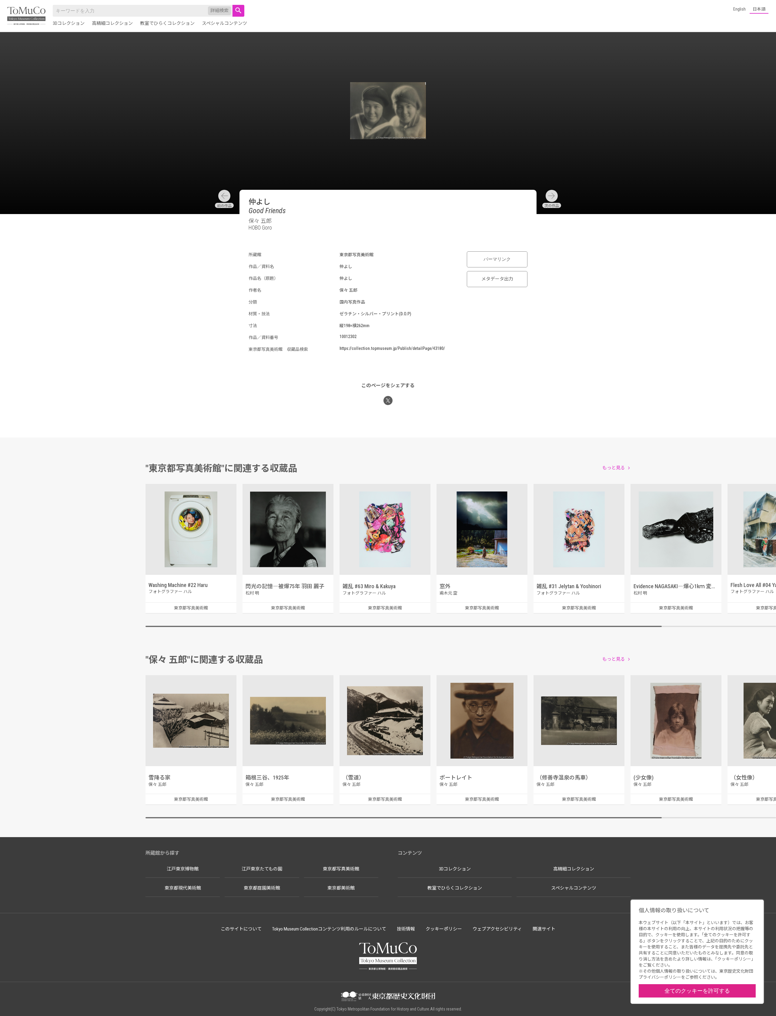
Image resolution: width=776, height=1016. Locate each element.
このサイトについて (241, 929)
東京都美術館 (341, 888)
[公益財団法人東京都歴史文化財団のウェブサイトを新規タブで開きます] (388, 996)
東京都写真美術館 (341, 869)
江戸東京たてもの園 (262, 869)
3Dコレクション (69, 23)
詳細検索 (219, 10)
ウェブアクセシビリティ (497, 929)
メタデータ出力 (497, 279)
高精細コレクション (112, 23)
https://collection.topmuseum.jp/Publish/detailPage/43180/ (392, 348)
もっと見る (613, 468)
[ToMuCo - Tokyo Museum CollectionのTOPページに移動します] (26, 16)
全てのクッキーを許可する (697, 990)
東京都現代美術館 (183, 888)
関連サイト (544, 929)
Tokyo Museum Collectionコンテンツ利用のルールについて (329, 929)
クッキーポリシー (444, 929)
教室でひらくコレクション (167, 23)
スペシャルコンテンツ (224, 23)
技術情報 (406, 929)
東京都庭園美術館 (262, 888)
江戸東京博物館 (183, 869)
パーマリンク (497, 259)
